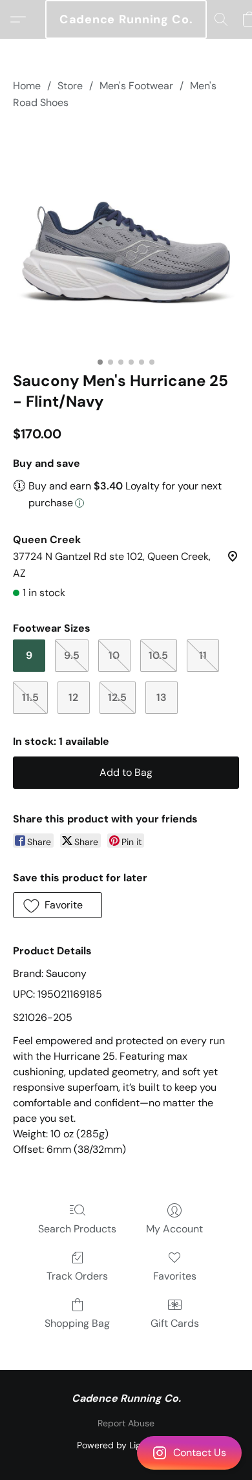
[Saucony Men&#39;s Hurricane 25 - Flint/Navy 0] (126, 238)
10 (114, 655)
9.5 (71, 655)
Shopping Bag (77, 1323)
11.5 (30, 697)
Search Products (77, 1229)
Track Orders (77, 1276)
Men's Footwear (136, 85)
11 (203, 655)
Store (70, 85)
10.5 (158, 655)
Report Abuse (126, 1423)
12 (73, 697)
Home (27, 85)
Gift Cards (175, 1323)
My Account (174, 1229)
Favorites (174, 1276)
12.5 (117, 697)
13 (161, 697)
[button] (126, 1453)
